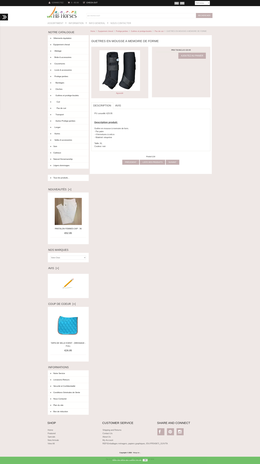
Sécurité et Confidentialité (64, 386)
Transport (70, 115)
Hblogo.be (136, 452)
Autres (69, 134)
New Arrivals (53, 440)
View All (51, 443)
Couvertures (69, 64)
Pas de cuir (159, 31)
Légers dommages (69, 165)
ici (140, 460)
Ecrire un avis (68, 294)
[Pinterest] (170, 432)
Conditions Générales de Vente (66, 392)
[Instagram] (180, 432)
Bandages (70, 83)
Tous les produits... (61, 178)
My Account (108, 440)
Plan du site (58, 405)
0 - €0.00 (75, 3)
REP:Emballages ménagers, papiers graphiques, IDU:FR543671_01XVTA (135, 443)
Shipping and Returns (112, 430)
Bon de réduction (60, 412)
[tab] (125, 104)
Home (92, 31)
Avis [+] (53, 268)
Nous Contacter (120, 23)
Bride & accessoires (69, 57)
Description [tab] (102, 105)
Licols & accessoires (69, 70)
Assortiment (55, 23)
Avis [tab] (118, 105)
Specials (51, 437)
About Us (107, 437)
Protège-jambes (122, 31)
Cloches (70, 89)
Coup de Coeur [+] (62, 303)
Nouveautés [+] (59, 189)
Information (76, 23)
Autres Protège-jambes (70, 121)
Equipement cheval (105, 31)
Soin (69, 146)
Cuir (71, 102)
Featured (52, 433)
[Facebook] (160, 432)
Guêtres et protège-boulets (141, 31)
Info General (97, 23)
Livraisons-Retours (61, 380)
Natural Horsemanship (69, 159)
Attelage (69, 51)
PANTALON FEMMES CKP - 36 (68, 229)
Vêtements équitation (69, 38)
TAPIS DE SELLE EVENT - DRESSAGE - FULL (68, 344)
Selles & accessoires (69, 140)
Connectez (58, 3)
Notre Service (59, 373)
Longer (69, 127)
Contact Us (108, 433)
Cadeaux (69, 153)
